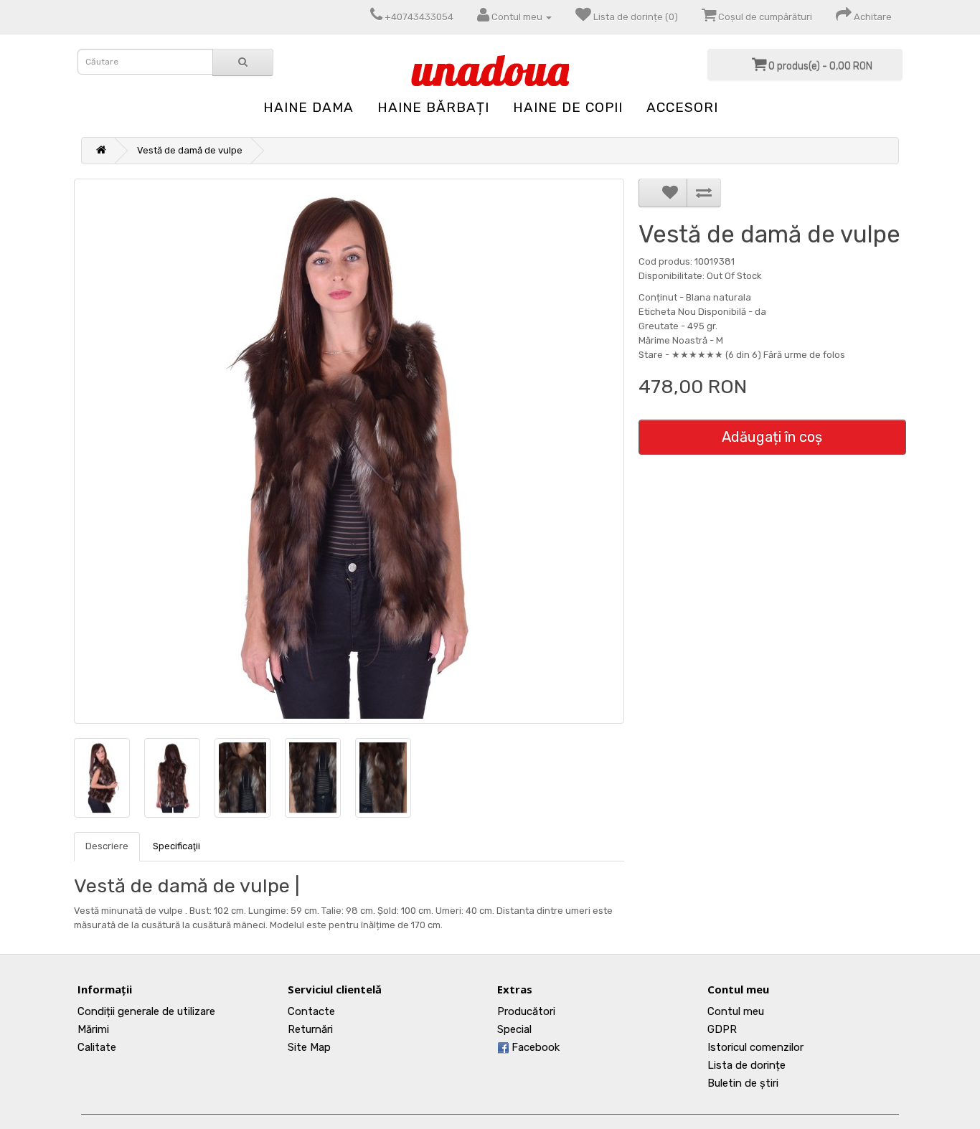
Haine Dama (308, 107)
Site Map (309, 1047)
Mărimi (93, 1029)
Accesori (682, 107)
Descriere (106, 846)
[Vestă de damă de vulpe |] (349, 451)
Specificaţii (176, 846)
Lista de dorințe (746, 1065)
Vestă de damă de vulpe (189, 150)
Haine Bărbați (433, 107)
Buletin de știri (742, 1083)
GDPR (722, 1029)
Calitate (96, 1047)
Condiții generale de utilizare (146, 1011)
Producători (526, 1011)
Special (514, 1029)
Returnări (310, 1029)
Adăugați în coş (772, 436)
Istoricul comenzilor (755, 1047)
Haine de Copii (568, 107)
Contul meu (735, 1011)
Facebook (534, 1047)
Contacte (311, 1011)
